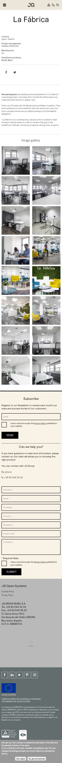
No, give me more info (37, 759)
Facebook (5, 675)
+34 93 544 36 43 (16, 610)
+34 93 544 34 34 (13, 477)
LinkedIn (12, 675)
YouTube (20, 675)
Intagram (35, 675)
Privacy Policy (40, 423)
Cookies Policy (8, 591)
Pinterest (27, 675)
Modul (4, 60)
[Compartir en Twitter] (14, 72)
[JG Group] (31, 5)
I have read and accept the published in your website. (34, 424)
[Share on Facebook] (6, 72)
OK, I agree (20, 759)
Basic (10, 60)
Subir (31, 646)
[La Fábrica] (16, 173)
